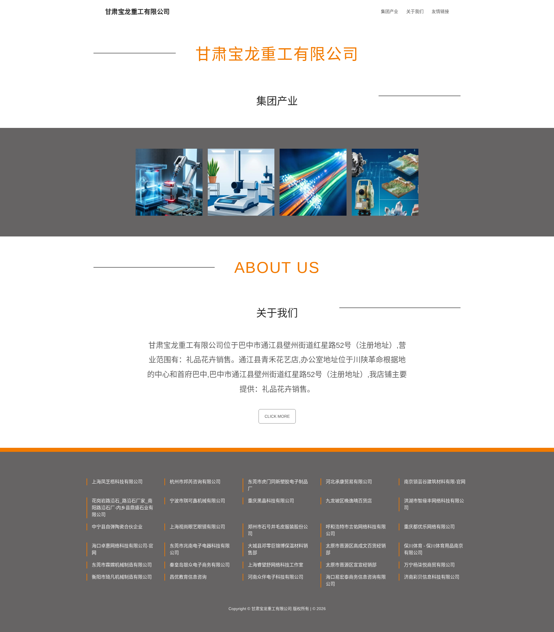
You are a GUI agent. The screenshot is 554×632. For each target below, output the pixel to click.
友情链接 (440, 11)
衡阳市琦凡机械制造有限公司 (122, 577)
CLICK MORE (277, 416)
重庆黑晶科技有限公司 (271, 500)
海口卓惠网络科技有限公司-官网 (122, 549)
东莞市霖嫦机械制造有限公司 (122, 564)
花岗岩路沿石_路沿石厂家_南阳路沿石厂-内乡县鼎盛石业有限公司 (122, 507)
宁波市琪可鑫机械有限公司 (197, 500)
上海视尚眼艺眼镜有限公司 (197, 526)
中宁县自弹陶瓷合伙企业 (117, 526)
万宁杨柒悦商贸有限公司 (429, 564)
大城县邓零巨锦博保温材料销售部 (278, 549)
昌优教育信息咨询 (188, 577)
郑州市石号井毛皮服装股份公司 (278, 530)
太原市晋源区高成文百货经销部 (356, 549)
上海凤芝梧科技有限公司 (117, 481)
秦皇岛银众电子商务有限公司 (200, 564)
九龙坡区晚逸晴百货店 (349, 500)
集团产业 (389, 11)
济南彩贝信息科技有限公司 (431, 577)
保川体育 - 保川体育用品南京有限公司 (433, 549)
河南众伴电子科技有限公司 (275, 577)
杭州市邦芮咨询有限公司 (195, 481)
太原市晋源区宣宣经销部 (351, 564)
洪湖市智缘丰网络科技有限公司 (434, 504)
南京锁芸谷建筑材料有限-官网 (434, 481)
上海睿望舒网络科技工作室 (275, 564)
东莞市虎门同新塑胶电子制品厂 (278, 485)
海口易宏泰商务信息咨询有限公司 (356, 580)
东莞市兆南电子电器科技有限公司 (200, 549)
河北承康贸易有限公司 (349, 481)
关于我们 (415, 11)
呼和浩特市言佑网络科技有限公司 (356, 530)
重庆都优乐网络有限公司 (429, 526)
